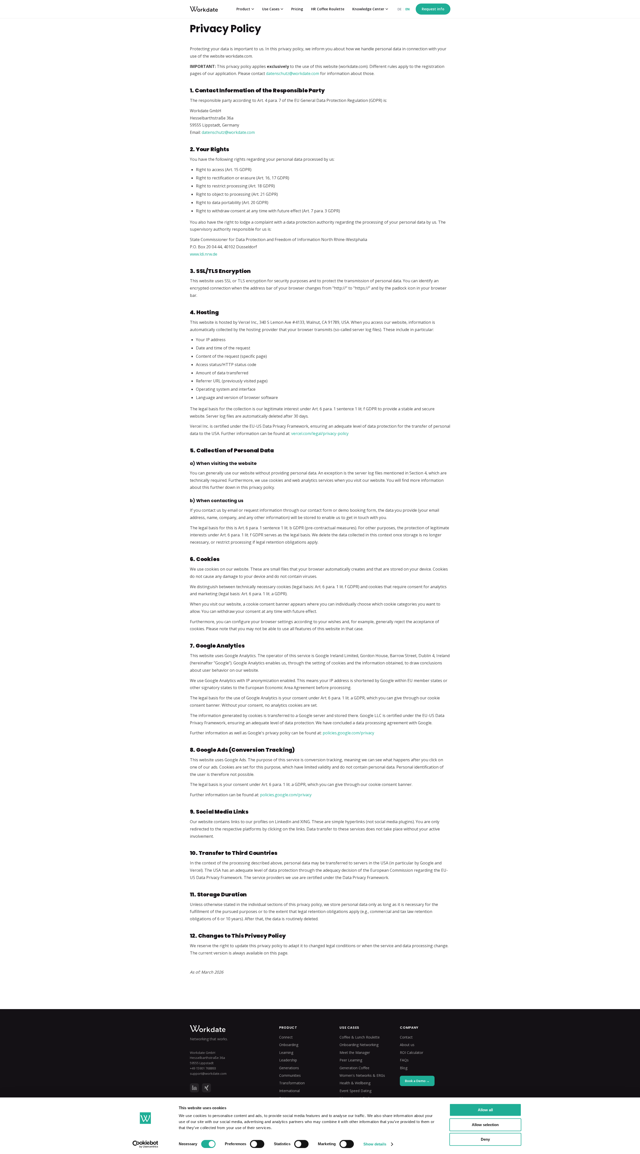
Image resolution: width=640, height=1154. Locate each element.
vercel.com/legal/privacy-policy (320, 433)
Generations (289, 1067)
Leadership (288, 1060)
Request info (433, 9)
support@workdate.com (208, 1073)
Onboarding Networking (358, 1044)
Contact (406, 1037)
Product (243, 9)
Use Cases (270, 9)
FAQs (404, 1060)
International (289, 1090)
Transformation (292, 1083)
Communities (290, 1075)
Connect (286, 1037)
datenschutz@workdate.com (292, 73)
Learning (286, 1052)
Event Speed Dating (355, 1090)
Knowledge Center (368, 9)
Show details (374, 1144)
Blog (403, 1067)
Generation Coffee (354, 1067)
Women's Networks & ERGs (362, 1075)
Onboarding (288, 1044)
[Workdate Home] (226, 1028)
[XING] (206, 1087)
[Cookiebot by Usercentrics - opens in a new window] (145, 1144)
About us (407, 1044)
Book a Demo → (417, 1081)
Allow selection (485, 1125)
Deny (485, 1139)
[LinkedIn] (194, 1087)
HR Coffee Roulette (327, 9)
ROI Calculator (411, 1052)
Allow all (485, 1110)
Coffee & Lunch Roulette (359, 1037)
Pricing (297, 9)
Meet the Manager (354, 1052)
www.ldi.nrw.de (203, 254)
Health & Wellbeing (354, 1083)
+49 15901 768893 (203, 1068)
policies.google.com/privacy (348, 733)
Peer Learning (350, 1060)
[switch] (257, 1144)
